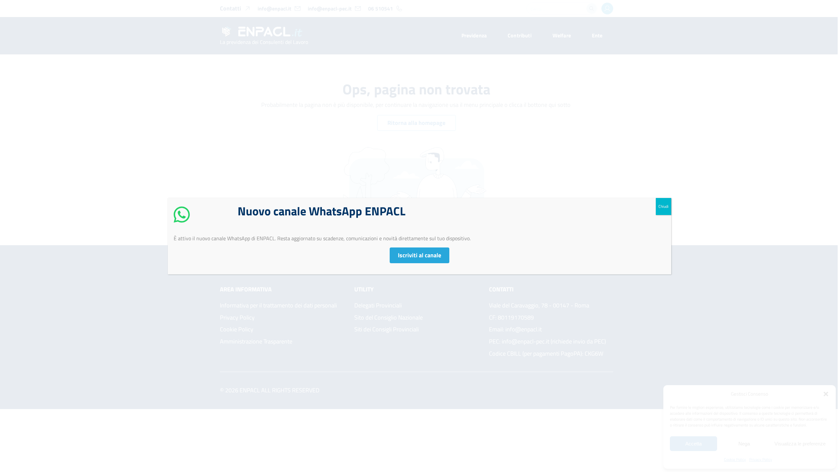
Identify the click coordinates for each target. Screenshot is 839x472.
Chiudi (663, 206)
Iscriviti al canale (419, 255)
